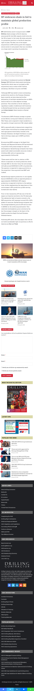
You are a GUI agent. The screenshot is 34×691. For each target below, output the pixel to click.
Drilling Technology (7, 604)
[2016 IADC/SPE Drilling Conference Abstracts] (5, 467)
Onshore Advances (6, 529)
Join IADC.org (5, 558)
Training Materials (6, 617)
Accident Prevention (7, 596)
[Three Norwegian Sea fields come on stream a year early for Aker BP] (8, 293)
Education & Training (7, 609)
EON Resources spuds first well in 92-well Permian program (25, 300)
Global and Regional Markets (8, 13)
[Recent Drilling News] (17, 412)
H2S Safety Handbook (7, 628)
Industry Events (5, 556)
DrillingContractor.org (9, 682)
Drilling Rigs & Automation (8, 519)
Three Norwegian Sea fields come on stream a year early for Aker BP (8, 300)
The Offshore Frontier (7, 534)
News (8, 10)
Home (4, 10)
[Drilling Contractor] (17, 3)
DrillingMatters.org (6, 545)
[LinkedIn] (12, 237)
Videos (3, 505)
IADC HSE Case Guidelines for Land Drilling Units (15, 671)
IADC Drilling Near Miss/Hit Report (11, 636)
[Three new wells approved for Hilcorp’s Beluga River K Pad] (5, 451)
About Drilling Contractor (8, 489)
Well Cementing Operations (9, 646)
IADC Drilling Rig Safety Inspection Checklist (13, 639)
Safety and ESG (5, 532)
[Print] (20, 237)
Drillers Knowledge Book (8, 626)
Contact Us (4, 494)
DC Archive (4, 497)
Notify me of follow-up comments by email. (15, 367)
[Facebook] (4, 237)
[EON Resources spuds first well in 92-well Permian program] (25, 293)
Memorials (4, 502)
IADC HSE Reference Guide (8, 641)
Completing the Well (7, 516)
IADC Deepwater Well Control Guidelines (12, 631)
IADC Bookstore (5, 551)
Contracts (4, 599)
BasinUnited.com (6, 543)
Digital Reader (5, 500)
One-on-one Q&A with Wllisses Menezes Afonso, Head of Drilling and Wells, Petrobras (8, 319)
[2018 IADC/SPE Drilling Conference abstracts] (5, 444)
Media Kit (4, 492)
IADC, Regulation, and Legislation (10, 524)
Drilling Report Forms (7, 602)
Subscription (4, 614)
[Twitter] (8, 237)
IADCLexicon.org (6, 548)
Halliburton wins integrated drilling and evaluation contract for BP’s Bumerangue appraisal (24, 320)
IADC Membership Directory (9, 553)
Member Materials (6, 612)
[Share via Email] (16, 237)
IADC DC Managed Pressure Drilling (11, 655)
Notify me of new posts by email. (12, 371)
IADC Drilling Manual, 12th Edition (10, 633)
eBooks (3, 607)
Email (3, 361)
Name (3, 355)
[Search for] (32, 3)
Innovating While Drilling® (9, 526)
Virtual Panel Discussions (8, 507)
